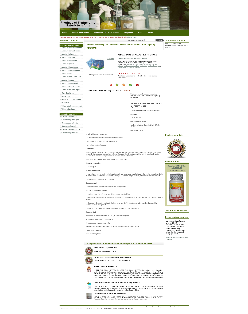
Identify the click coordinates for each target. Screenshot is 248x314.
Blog (140, 33)
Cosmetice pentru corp (70, 129)
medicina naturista (134, 67)
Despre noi (128, 33)
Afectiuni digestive (68, 54)
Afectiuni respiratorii (69, 83)
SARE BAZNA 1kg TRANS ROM (105, 248)
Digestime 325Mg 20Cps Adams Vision (177, 167)
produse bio (143, 66)
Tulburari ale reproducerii (71, 106)
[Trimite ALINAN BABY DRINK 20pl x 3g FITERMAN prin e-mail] (130, 86)
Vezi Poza (110, 59)
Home (64, 33)
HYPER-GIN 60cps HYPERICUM (105, 266)
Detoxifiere (65, 96)
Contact (150, 33)
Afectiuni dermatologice (71, 51)
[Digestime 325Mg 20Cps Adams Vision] (176, 204)
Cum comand (113, 33)
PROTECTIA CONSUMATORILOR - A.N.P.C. (118, 309)
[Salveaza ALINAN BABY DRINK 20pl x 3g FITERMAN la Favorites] (117, 86)
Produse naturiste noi (80, 33)
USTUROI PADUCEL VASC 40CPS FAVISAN (110, 293)
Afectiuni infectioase (69, 67)
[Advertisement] (107, 112)
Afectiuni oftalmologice (70, 70)
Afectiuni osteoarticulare (71, 77)
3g (144, 64)
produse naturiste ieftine (131, 66)
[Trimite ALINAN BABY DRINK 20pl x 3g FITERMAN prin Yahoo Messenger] (137, 86)
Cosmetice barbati (68, 126)
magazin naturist (123, 67)
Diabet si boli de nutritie (71, 99)
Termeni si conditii (67, 309)
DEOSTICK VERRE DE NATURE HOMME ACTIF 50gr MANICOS (117, 283)
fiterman (148, 64)
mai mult (175, 234)
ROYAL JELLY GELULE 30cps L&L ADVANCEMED (112, 257)
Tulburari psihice (68, 109)
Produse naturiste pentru (70, 45)
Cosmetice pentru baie (70, 123)
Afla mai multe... (132, 37)
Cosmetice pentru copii (70, 116)
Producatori (98, 33)
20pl (140, 64)
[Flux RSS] (123, 86)
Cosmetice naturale (68, 114)
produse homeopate (154, 66)
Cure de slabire (67, 93)
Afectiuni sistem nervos (70, 86)
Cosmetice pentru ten (70, 133)
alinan (129, 64)
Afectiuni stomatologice (70, 90)
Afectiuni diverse (68, 57)
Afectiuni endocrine (69, 61)
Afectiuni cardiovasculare (71, 48)
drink (136, 64)
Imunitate (65, 103)
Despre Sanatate (97, 309)
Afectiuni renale (67, 80)
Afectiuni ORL (67, 74)
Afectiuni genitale (68, 64)
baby (132, 64)
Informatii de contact (83, 309)
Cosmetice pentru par (70, 120)
